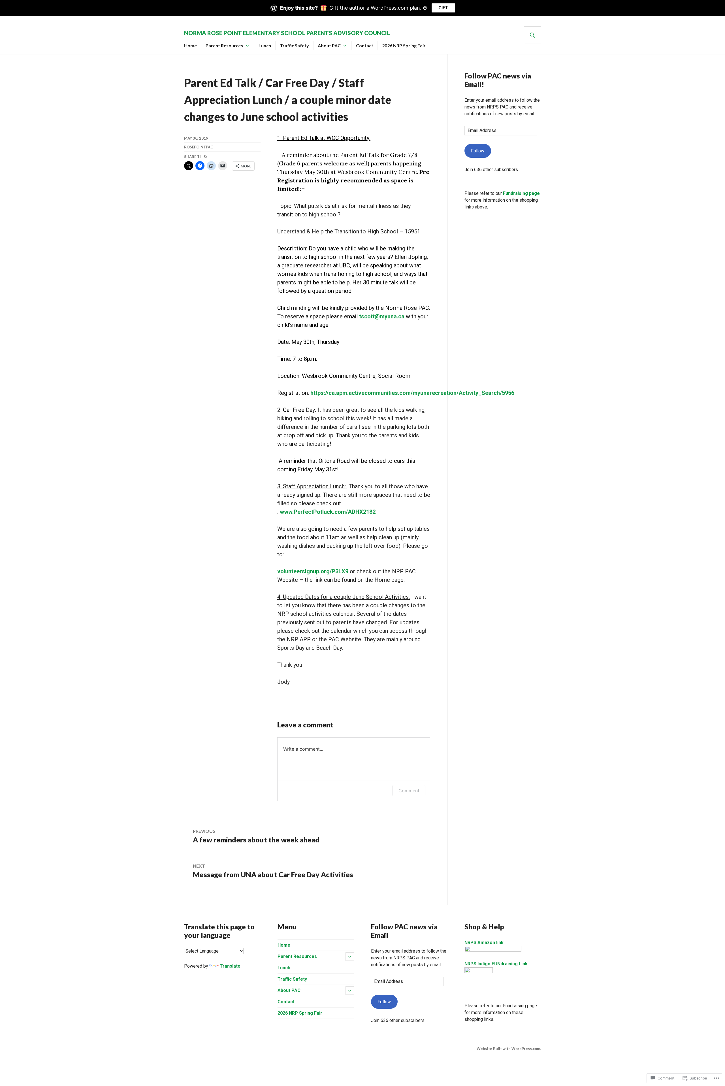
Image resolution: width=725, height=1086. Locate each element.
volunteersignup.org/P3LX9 (312, 571)
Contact (364, 45)
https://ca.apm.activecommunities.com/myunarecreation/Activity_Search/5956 (412, 392)
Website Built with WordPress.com (508, 1048)
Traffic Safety (294, 45)
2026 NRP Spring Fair (404, 45)
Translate (230, 966)
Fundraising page (521, 193)
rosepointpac (198, 147)
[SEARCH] (532, 35)
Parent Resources (224, 45)
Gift (443, 7)
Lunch (265, 45)
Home (190, 45)
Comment (408, 790)
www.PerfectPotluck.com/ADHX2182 (328, 511)
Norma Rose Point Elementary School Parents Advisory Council (287, 32)
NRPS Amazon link (484, 942)
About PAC (329, 45)
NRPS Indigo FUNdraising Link (496, 963)
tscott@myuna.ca (381, 316)
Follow (477, 151)
